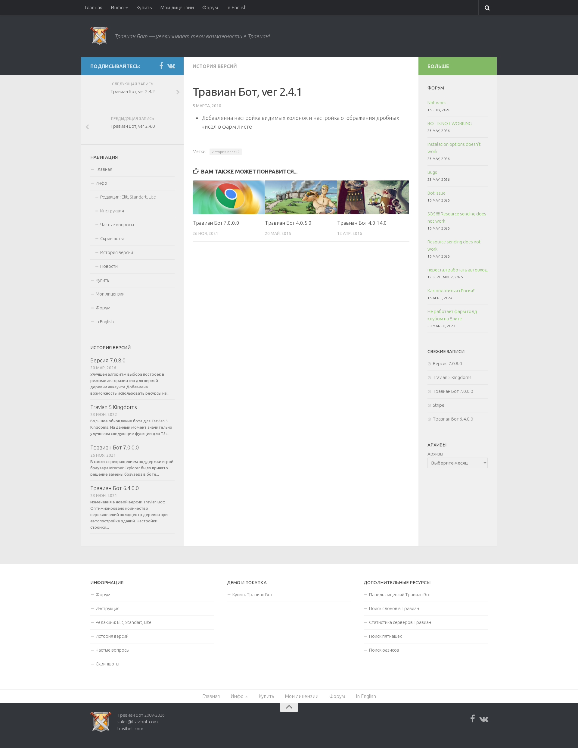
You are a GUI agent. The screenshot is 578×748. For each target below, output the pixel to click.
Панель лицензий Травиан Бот (400, 594)
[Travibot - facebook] (161, 66)
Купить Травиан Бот (252, 594)
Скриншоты (112, 238)
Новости (109, 266)
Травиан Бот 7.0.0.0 (216, 223)
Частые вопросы (117, 224)
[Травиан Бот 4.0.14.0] (373, 197)
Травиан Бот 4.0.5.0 (288, 223)
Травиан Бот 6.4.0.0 (114, 488)
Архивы (435, 453)
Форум (210, 7)
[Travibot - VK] (171, 66)
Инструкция (112, 210)
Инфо (117, 7)
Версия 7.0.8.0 (108, 360)
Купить (144, 7)
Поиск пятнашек (385, 636)
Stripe (438, 405)
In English (236, 7)
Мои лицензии (177, 7)
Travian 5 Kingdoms (113, 407)
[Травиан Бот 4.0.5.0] (301, 197)
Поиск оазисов (384, 650)
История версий (215, 66)
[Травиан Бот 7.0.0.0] (229, 197)
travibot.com (130, 728)
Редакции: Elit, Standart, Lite (128, 196)
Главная (93, 7)
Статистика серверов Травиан (400, 622)
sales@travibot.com (137, 721)
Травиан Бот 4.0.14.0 (362, 223)
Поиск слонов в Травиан (394, 608)
